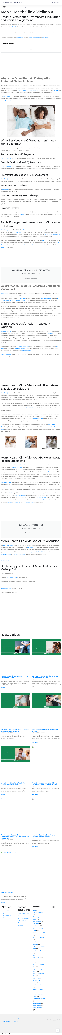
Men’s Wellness (46, 7)
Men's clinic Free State (39, 932)
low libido (30, 37)
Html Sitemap (6, 917)
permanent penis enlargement (53, 234)
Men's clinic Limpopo (38, 951)
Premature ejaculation (7, 179)
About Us (57, 7)
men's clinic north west (39, 960)
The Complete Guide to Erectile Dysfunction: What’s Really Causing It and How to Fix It (15, 836)
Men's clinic (36, 926)
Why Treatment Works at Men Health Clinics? (45, 730)
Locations (20, 925)
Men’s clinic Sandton (45, 298)
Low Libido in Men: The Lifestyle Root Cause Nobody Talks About (13, 784)
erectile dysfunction (19, 37)
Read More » (3, 687)
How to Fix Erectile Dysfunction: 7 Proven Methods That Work (15, 677)
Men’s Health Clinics (23, 918)
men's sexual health (38, 985)
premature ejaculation (36, 37)
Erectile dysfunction (6, 166)
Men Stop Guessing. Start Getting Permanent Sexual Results (43, 835)
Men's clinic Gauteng (38, 937)
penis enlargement (45, 37)
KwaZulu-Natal (37, 921)
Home (18, 7)
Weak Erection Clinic (38, 1007)
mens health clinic (9, 32)
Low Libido (36, 923)
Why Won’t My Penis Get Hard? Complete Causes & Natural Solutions (15, 730)
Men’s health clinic (41, 497)
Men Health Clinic (14, 26)
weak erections (34, 245)
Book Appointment (26, 7)
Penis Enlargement (6, 229)
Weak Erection (37, 1005)
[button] (59, 43)
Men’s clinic (22, 298)
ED (48, 335)
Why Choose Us (37, 7)
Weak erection (4, 293)
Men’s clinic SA (7, 915)
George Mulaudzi (24, 465)
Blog (34, 910)
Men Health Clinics (21, 495)
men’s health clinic (24, 346)
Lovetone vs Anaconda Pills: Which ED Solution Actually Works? (45, 677)
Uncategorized (37, 1003)
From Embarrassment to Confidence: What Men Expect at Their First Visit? (44, 784)
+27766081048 (5, 560)
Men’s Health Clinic (8, 96)
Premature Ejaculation (39, 998)
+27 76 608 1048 (53, 1020)
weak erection (5, 189)
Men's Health (36, 978)
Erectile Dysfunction (6, 331)
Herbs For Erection (7, 892)
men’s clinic (23, 214)
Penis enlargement (6, 158)
